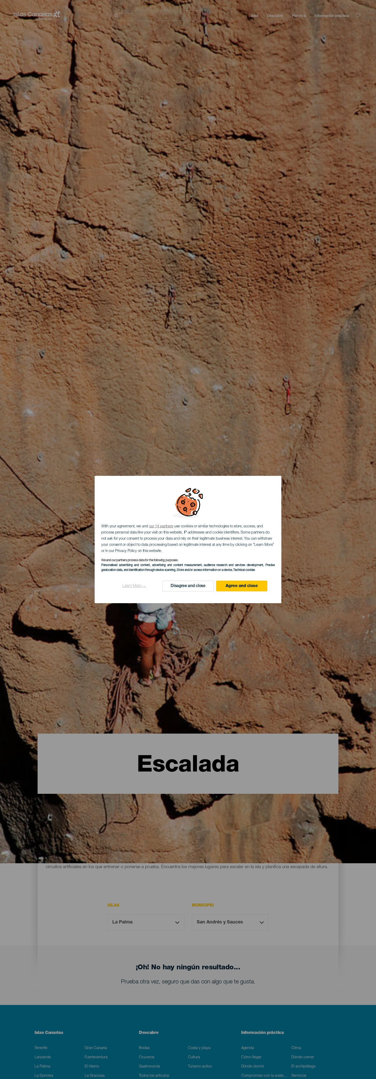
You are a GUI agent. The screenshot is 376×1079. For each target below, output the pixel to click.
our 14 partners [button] (161, 526)
